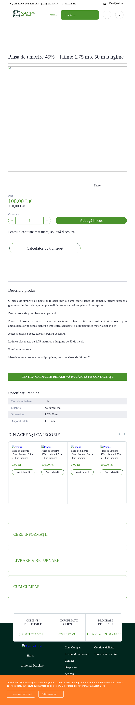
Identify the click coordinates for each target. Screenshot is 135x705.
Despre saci (72, 667)
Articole (69, 673)
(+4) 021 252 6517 (31, 634)
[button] (124, 434)
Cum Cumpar (73, 647)
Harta (30, 655)
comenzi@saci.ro (32, 665)
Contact (69, 660)
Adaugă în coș (91, 220)
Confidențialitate (104, 647)
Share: (97, 185)
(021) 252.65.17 (49, 3)
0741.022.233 (69, 3)
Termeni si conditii (105, 654)
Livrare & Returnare (77, 654)
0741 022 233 (67, 634)
